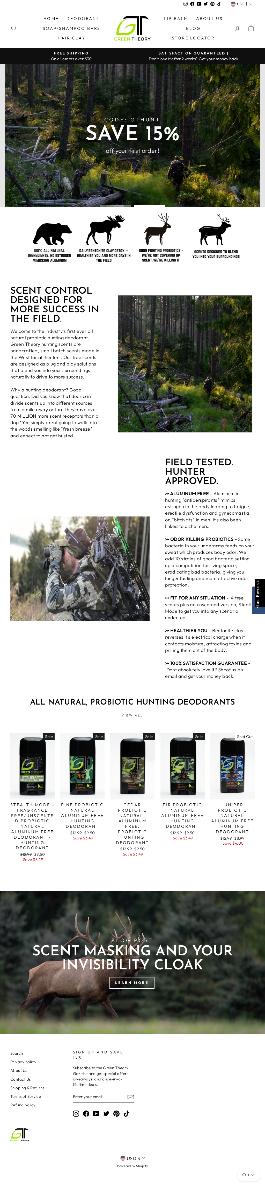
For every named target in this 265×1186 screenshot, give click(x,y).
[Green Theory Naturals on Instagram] (76, 1113)
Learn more (132, 982)
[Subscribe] (130, 1096)
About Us (209, 18)
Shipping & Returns (27, 1087)
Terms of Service (25, 1096)
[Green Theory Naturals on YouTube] (96, 1113)
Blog (193, 28)
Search (16, 1053)
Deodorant (83, 18)
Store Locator (193, 37)
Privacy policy (23, 1061)
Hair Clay (72, 37)
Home (51, 18)
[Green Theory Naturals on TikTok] (126, 1113)
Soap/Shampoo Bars (71, 28)
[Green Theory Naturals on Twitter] (106, 1113)
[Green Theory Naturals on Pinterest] (116, 1113)
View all (132, 715)
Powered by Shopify (132, 1166)
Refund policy (23, 1104)
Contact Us (20, 1079)
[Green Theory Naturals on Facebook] (86, 1113)
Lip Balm (176, 18)
